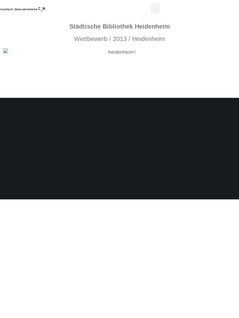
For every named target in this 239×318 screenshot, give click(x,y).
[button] (155, 8)
